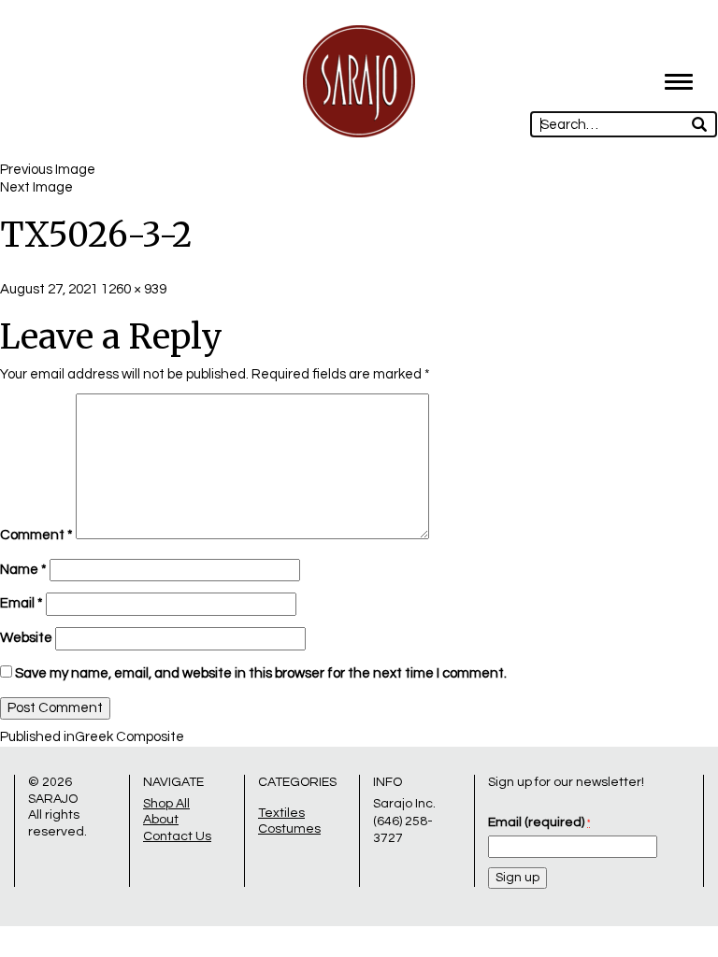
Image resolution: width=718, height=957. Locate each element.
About (161, 819)
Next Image (36, 187)
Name (23, 570)
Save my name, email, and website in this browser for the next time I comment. (261, 673)
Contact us (177, 836)
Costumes (289, 829)
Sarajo (53, 799)
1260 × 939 (133, 289)
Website (26, 638)
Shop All (166, 803)
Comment (36, 535)
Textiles (281, 813)
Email (21, 603)
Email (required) (539, 822)
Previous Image (47, 170)
